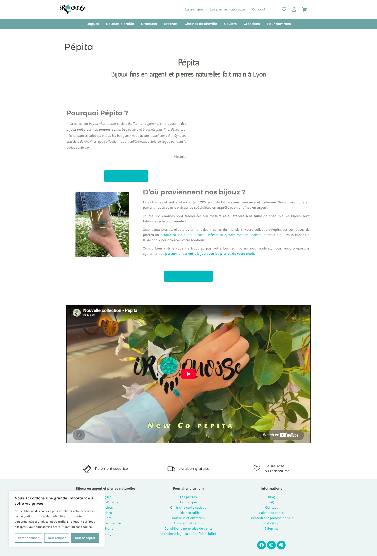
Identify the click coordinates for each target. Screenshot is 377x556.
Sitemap (271, 528)
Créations (252, 24)
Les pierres (188, 497)
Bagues (92, 24)
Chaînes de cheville (105, 523)
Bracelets (149, 24)
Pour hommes (279, 24)
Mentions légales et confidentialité (188, 534)
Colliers (230, 24)
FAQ (271, 502)
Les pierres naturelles (227, 9)
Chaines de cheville (201, 24)
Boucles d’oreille (120, 24)
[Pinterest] (281, 545)
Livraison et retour (188, 523)
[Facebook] (261, 545)
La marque (194, 9)
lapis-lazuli (186, 235)
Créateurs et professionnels (271, 518)
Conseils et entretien (188, 518)
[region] (57, 519)
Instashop (271, 523)
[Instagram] (271, 545)
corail (201, 235)
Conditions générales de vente (188, 528)
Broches (171, 24)
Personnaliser (28, 538)
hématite (215, 235)
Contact (259, 9)
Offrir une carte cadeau (188, 507)
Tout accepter (85, 538)
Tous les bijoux (105, 534)
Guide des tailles (188, 513)
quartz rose (234, 235)
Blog (271, 497)
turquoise (168, 235)
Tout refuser (57, 538)
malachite (253, 235)
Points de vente (271, 513)
